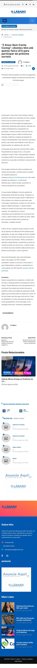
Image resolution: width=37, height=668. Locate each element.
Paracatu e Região (17, 35)
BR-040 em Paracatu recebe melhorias (25, 619)
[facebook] (22, 4)
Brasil (15, 458)
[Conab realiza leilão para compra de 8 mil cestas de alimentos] (7, 644)
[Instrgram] (30, 4)
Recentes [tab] (8, 418)
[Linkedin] (33, 4)
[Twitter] (26, 4)
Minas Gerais (17, 447)
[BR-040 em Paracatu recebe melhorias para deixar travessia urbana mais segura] (7, 619)
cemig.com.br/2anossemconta (18, 177)
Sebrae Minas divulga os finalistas (25, 631)
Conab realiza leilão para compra (24, 643)
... (13, 427)
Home (6, 35)
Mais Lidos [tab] (19, 418)
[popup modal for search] (32, 20)
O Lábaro (26, 62)
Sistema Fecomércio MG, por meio (25, 607)
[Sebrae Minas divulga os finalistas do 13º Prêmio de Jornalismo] (7, 631)
